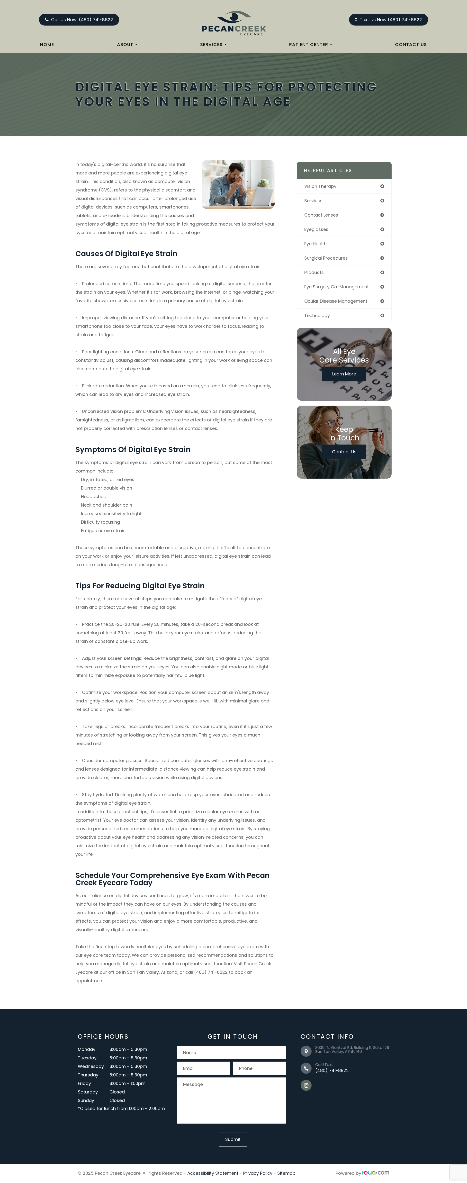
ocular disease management (335, 301)
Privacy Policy (257, 1173)
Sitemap (286, 1173)
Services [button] (211, 44)
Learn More (344, 374)
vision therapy (320, 186)
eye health (315, 244)
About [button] (125, 44)
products (314, 272)
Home (47, 44)
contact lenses (321, 215)
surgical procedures (326, 258)
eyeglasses (316, 229)
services (313, 201)
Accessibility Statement (212, 1173)
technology (317, 315)
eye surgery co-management (336, 287)
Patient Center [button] (308, 44)
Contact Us (411, 44)
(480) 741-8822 (332, 1070)
